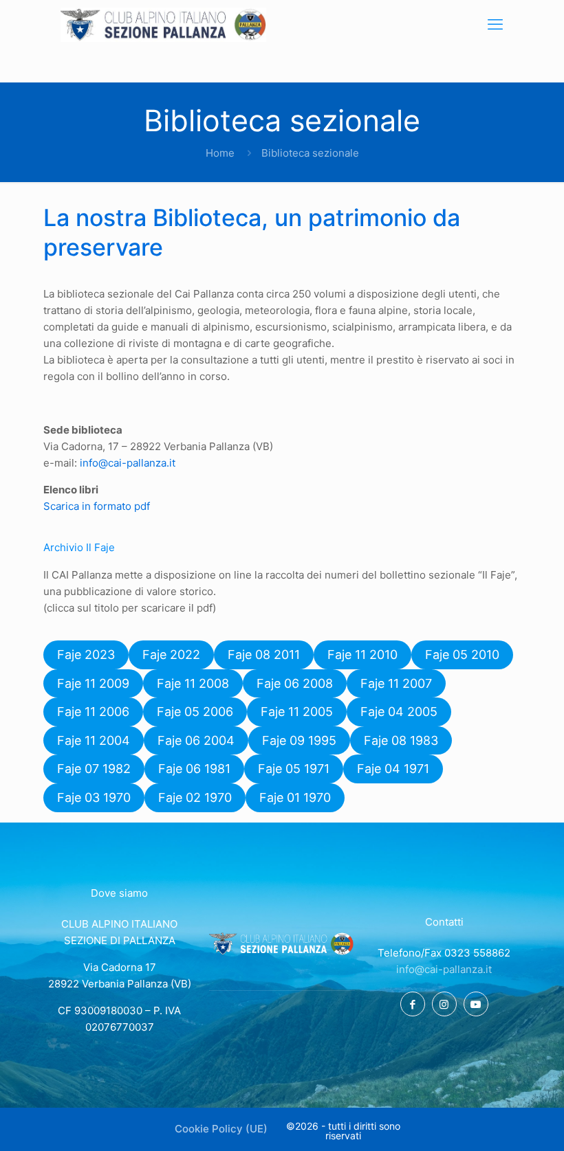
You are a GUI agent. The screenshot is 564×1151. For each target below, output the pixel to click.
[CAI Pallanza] (163, 24)
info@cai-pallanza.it (127, 462)
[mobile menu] (495, 24)
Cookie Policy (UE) (221, 1128)
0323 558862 (477, 952)
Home (220, 152)
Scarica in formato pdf (96, 506)
